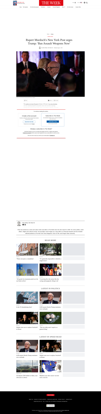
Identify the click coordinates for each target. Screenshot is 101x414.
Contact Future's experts (40, 399)
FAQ (44, 401)
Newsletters (43, 7)
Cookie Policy (69, 399)
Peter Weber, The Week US (48, 47)
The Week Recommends (34, 7)
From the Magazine (56, 7)
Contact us (52, 135)
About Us (31, 399)
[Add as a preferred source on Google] (50, 405)
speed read (50, 36)
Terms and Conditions (52, 399)
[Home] (20, 7)
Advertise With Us (38, 401)
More (63, 7)
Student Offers (78, 7)
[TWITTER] (23, 224)
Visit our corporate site (65, 410)
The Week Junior (70, 7)
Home (48, 34)
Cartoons (48, 7)
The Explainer (25, 7)
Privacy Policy (61, 399)
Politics (52, 34)
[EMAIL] (25, 224)
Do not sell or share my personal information (56, 401)
